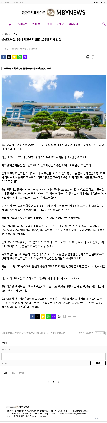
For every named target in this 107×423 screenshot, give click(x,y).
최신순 (4, 372)
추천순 (12, 372)
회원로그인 (5, 349)
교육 (15, 34)
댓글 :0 (4, 343)
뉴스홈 (4, 34)
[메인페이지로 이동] (53, 19)
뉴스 (11, 24)
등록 (98, 363)
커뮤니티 (73, 24)
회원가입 (102, 2)
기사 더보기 (100, 333)
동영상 (60, 24)
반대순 (21, 372)
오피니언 (23, 24)
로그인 (96, 2)
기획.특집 (37, 24)
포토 (49, 24)
